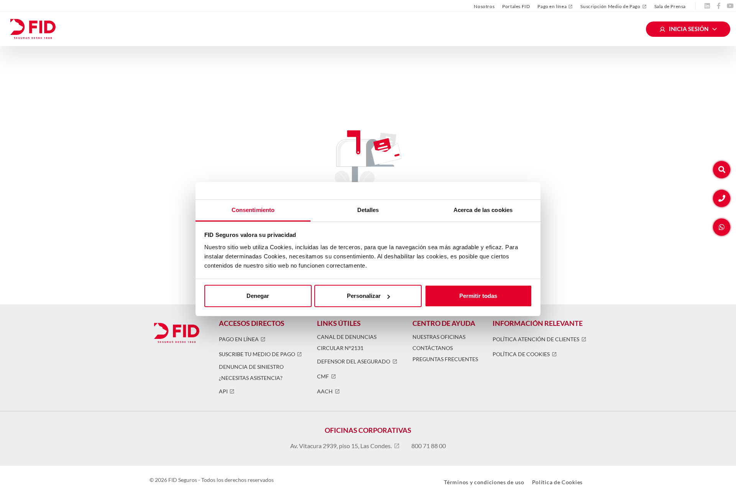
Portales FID (516, 6)
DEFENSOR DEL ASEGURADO (353, 361)
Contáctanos (432, 348)
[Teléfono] (721, 198)
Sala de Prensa (670, 6)
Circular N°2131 (340, 348)
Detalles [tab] (368, 210)
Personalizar (364, 296)
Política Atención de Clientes (536, 339)
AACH (325, 391)
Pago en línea (552, 6)
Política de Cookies (521, 354)
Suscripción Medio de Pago (610, 6)
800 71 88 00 (428, 445)
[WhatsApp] (721, 227)
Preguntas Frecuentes (445, 359)
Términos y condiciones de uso (484, 482)
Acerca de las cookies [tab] (483, 210)
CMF (323, 376)
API (223, 391)
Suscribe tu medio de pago (257, 354)
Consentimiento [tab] (253, 210)
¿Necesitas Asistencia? (251, 378)
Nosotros (484, 6)
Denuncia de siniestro (251, 367)
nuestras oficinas (438, 337)
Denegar (257, 296)
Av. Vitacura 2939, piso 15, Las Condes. (341, 446)
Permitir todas (478, 296)
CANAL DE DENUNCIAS (346, 337)
